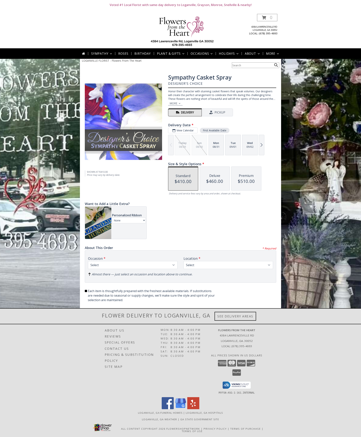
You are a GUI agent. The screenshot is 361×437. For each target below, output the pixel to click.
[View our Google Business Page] (180, 408)
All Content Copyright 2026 (143, 428)
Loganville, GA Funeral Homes (160, 412)
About (250, 54)
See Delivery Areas (235, 316)
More (270, 54)
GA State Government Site (199, 419)
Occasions (200, 54)
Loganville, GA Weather (159, 419)
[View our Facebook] (168, 408)
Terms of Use (192, 431)
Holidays (227, 54)
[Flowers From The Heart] (182, 31)
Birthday (142, 54)
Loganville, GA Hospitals (204, 412)
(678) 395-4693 (268, 33)
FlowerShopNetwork (183, 428)
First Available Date (214, 130)
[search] (276, 65)
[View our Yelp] (193, 408)
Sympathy (99, 54)
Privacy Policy (215, 428)
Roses (123, 54)
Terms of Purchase (245, 428)
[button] (267, 17)
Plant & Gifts (169, 54)
